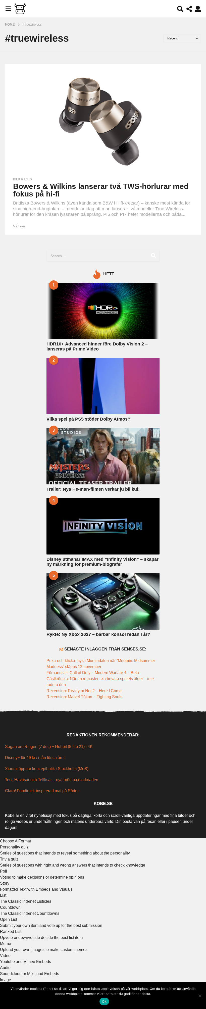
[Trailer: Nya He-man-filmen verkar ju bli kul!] (103, 456)
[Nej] (199, 995)
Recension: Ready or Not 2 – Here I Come (84, 691)
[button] (8, 9)
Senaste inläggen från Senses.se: (105, 649)
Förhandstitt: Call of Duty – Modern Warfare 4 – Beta (93, 673)
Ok (104, 1001)
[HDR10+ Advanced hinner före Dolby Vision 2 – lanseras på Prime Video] (103, 311)
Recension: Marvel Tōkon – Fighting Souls (84, 697)
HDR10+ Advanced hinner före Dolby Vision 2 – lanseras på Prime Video (97, 346)
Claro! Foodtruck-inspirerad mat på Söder (42, 791)
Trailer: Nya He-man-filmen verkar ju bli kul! (93, 489)
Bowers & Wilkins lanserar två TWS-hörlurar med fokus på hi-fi (100, 190)
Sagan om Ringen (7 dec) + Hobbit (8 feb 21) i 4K (49, 746)
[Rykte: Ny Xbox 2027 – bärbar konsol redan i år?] (103, 601)
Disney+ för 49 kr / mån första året (35, 757)
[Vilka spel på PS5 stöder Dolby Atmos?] (103, 386)
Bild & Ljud (22, 179)
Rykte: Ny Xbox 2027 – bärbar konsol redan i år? (98, 634)
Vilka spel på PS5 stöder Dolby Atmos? (88, 419)
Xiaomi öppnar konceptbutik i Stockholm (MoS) (46, 769)
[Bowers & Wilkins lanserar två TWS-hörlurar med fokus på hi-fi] (103, 119)
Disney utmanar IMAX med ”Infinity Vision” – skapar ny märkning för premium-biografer (102, 562)
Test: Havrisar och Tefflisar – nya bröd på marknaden (51, 780)
